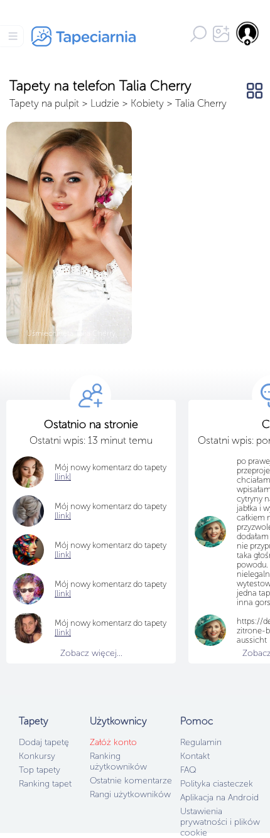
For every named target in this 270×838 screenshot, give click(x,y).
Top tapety (39, 770)
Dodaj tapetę (44, 742)
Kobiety (147, 103)
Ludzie (104, 103)
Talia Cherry (201, 103)
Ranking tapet (45, 783)
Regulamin (201, 742)
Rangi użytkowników (130, 794)
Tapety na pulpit (44, 103)
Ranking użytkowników (118, 761)
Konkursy (37, 756)
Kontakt (195, 756)
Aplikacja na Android (219, 797)
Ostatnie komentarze (131, 780)
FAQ (188, 770)
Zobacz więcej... (91, 653)
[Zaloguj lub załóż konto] (248, 33)
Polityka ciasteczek (216, 783)
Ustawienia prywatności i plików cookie (220, 822)
